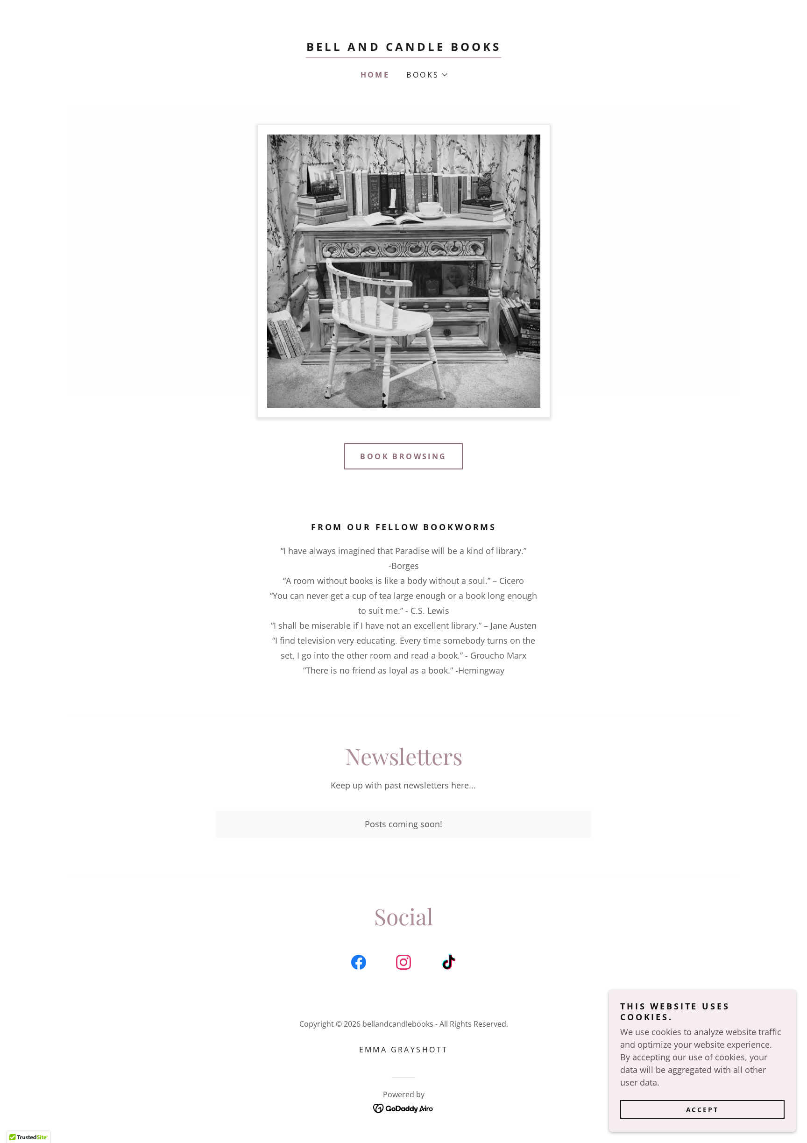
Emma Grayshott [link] (403, 1049)
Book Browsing (403, 456)
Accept (702, 1109)
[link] (404, 47)
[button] (426, 74)
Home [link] (375, 75)
